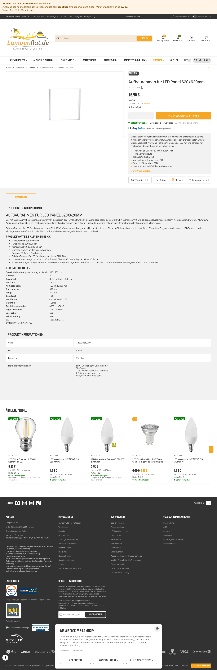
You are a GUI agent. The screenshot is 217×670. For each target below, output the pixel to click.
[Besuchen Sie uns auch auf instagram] (31, 503)
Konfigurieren (108, 660)
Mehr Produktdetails (141, 170)
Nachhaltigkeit (76, 16)
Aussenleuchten (117, 527)
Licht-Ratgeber (52, 16)
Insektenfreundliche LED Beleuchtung (126, 560)
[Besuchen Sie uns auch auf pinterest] (24, 503)
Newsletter (62, 552)
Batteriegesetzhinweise (173, 539)
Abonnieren (95, 614)
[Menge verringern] (132, 116)
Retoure (61, 564)
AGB (165, 527)
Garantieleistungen (66, 560)
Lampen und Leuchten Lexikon (70, 568)
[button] (25, 434)
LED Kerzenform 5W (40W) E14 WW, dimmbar (108, 460)
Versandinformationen (67, 543)
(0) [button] (182, 16)
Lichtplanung (89, 16)
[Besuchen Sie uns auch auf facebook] (17, 503)
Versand (147, 103)
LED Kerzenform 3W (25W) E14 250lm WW (64, 460)
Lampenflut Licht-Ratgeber (69, 523)
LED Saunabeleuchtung (120, 531)
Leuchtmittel (116, 535)
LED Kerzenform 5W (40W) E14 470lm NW (188, 460)
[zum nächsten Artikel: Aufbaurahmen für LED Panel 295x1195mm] (208, 67)
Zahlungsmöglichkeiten (68, 539)
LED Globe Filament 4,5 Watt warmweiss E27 (22, 460)
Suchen (144, 38)
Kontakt (64, 16)
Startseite (20, 68)
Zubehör (32, 68)
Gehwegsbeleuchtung (120, 572)
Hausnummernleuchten (120, 568)
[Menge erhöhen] (150, 116)
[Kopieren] (142, 87)
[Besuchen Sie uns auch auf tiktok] (38, 503)
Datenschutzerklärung (67, 603)
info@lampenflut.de (19, 531)
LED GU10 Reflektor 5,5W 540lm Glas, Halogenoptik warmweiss (147, 460)
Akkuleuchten (116, 543)
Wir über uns (39, 16)
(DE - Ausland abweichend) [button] (186, 122)
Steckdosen (116, 547)
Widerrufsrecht (169, 543)
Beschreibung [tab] (21, 197)
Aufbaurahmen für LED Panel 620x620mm (56, 68)
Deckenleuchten (117, 523)
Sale (24, 16)
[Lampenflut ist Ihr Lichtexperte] (13, 610)
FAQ (29, 16)
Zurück (9, 68)
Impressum (167, 535)
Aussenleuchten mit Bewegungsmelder (127, 556)
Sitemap (166, 531)
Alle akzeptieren (141, 660)
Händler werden (64, 547)
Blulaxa (12, 456)
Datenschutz (168, 523)
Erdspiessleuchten (118, 564)
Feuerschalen (116, 539)
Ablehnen (75, 660)
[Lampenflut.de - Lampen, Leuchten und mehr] (28, 38)
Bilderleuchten (117, 552)
